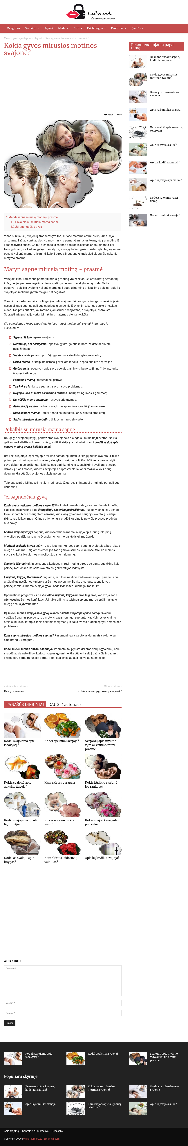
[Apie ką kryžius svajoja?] (103, 842)
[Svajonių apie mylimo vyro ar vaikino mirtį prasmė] (103, 725)
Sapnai (48, 28)
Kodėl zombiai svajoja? (165, 215)
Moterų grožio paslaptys (17, 38)
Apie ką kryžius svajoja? (102, 858)
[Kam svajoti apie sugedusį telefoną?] (138, 132)
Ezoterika (117, 28)
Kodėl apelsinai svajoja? (61, 741)
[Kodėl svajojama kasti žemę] (138, 202)
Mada (61, 28)
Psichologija (95, 28)
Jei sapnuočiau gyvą (26, 226)
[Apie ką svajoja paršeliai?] (138, 184)
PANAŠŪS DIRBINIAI (25, 704)
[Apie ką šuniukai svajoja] (138, 114)
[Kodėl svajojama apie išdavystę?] (22, 725)
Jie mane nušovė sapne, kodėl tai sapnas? (165, 58)
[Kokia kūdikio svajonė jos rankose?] (103, 766)
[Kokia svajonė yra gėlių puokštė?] (103, 804)
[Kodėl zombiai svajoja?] (138, 220)
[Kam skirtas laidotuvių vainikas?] (62, 842)
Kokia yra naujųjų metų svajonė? (100, 691)
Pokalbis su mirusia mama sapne (34, 222)
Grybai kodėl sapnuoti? (165, 162)
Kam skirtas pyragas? (59, 782)
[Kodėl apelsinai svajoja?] (62, 725)
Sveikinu (30, 28)
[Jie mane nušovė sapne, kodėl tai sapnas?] (138, 61)
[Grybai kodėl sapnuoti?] (138, 167)
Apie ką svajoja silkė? (163, 145)
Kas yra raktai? (14, 691)
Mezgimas (13, 28)
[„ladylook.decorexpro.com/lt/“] (94, 12)
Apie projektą (11, 1131)
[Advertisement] (63, 84)
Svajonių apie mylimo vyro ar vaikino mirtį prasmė (100, 745)
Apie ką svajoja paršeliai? (166, 180)
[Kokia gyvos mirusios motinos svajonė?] (138, 79)
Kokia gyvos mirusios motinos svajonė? (164, 76)
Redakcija (57, 1131)
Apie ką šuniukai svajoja (165, 109)
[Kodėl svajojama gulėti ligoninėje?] (22, 804)
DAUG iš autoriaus (65, 704)
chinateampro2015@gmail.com (41, 1138)
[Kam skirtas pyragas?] (62, 766)
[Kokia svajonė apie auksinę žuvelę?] (22, 766)
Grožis (78, 28)
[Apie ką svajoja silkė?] (138, 149)
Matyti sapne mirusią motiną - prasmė (32, 217)
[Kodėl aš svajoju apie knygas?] (22, 842)
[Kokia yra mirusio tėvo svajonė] (138, 97)
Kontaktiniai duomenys (35, 1131)
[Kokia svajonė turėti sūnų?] (62, 804)
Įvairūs (136, 28)
